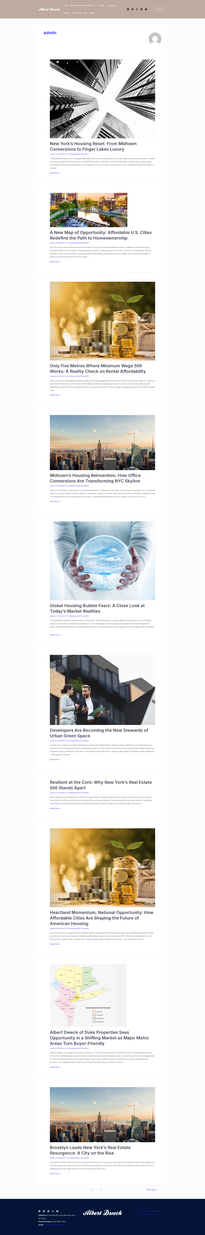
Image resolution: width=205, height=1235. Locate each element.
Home (65, 5)
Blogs (92, 13)
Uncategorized (73, 154)
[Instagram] (137, 9)
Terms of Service (147, 1214)
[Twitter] (132, 9)
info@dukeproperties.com (55, 1225)
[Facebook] (128, 9)
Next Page (152, 1189)
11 (101, 1189)
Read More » (55, 173)
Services (112, 5)
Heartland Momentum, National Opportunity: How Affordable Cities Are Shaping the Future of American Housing (101, 918)
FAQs (85, 13)
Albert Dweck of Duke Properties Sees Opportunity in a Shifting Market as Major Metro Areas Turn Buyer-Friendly (99, 1038)
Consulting (76, 13)
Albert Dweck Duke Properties (82, 5)
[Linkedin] (141, 9)
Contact (66, 13)
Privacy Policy (154, 1211)
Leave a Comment (57, 154)
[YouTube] (146, 9)
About (101, 5)
